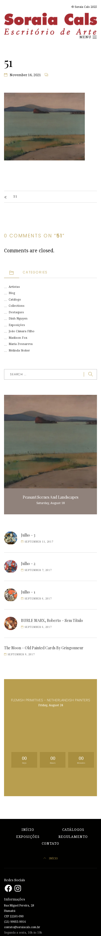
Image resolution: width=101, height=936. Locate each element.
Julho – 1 (28, 592)
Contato (50, 843)
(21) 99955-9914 (15, 922)
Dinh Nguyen (18, 318)
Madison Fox (18, 338)
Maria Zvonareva (21, 344)
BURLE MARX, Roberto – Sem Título (52, 620)
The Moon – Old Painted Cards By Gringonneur (43, 647)
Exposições (17, 325)
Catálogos (73, 830)
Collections (17, 306)
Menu (85, 37)
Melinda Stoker (19, 350)
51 (15, 196)
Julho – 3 (28, 535)
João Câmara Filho (21, 331)
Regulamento (73, 837)
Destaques (16, 312)
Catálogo (15, 299)
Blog (12, 293)
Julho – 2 (28, 563)
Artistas (14, 287)
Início (28, 830)
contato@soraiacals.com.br (22, 927)
